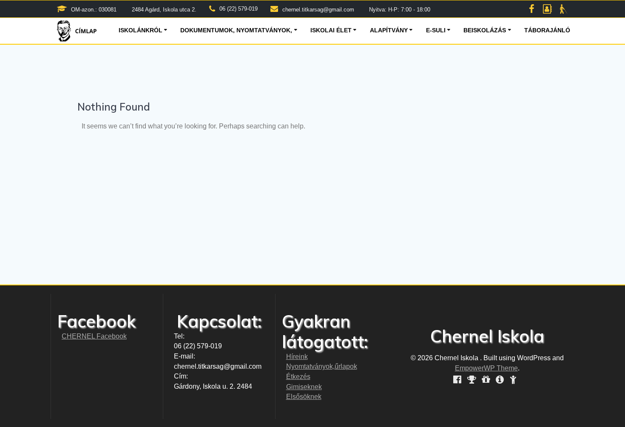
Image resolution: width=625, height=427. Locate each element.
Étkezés (298, 376)
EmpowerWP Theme (486, 368)
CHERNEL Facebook (94, 336)
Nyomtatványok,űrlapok (321, 366)
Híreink (297, 356)
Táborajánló (547, 30)
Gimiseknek (304, 386)
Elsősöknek (303, 396)
